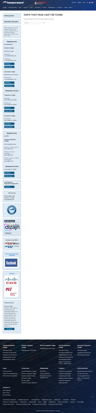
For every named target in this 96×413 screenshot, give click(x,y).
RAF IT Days (6, 392)
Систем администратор (83, 375)
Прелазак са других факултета (29, 382)
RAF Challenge (7, 390)
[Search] (44, 22)
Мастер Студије (25, 380)
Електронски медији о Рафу (23, 404)
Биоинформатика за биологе (84, 371)
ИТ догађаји (80, 402)
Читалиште (59, 7)
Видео (45, 402)
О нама (44, 7)
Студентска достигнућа (65, 375)
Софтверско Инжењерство (66, 357)
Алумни (66, 7)
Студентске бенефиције (65, 373)
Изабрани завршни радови (66, 378)
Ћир (84, 2)
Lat (87, 2)
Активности (37, 7)
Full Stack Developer (82, 373)
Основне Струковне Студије (28, 373)
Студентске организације (65, 371)
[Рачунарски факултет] (13, 2)
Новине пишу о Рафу (8, 404)
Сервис (79, 2)
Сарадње (11, 273)
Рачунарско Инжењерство (65, 352)
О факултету (57, 399)
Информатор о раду (46, 399)
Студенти (25, 7)
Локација (73, 399)
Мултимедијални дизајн (9, 359)
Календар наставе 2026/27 (55, 404)
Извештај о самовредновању (10, 402)
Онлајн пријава (9, 66)
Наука (31, 7)
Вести (39, 402)
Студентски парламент (65, 380)
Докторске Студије (26, 378)
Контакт (74, 2)
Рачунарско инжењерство (9, 352)
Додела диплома (63, 382)
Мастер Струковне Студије (28, 375)
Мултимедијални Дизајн (65, 359)
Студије (4, 7)
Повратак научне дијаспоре (10, 373)
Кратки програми (13, 7)
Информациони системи (9, 357)
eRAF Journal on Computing (10, 375)
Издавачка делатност (23, 399)
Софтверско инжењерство (10, 354)
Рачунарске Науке (63, 350)
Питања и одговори (63, 402)
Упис (20, 7)
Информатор (52, 402)
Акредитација (51, 7)
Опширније (7, 63)
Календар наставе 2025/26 (39, 404)
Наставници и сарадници (9, 399)
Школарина (43, 371)
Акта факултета (35, 399)
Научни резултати (7, 371)
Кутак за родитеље (45, 373)
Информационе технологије (28, 350)
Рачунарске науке (7, 350)
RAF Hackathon (7, 395)
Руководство (23, 402)
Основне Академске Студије (28, 371)
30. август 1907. (8, 306)
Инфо (70, 7)
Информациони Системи (65, 354)
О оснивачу (66, 399)
